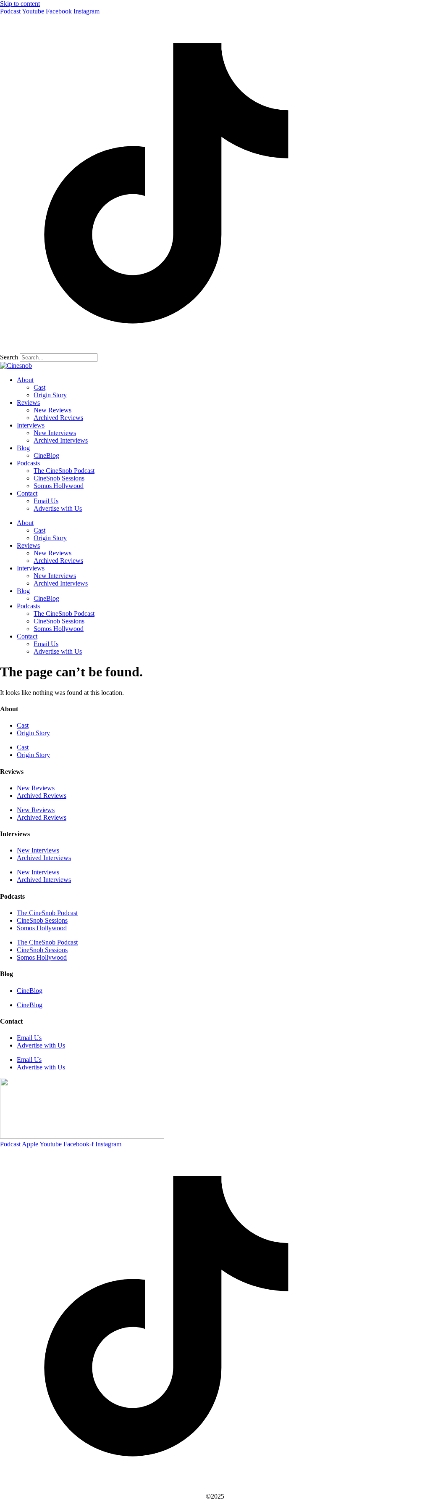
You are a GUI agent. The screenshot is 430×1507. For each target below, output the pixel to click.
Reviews (28, 402)
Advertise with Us (58, 508)
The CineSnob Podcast (64, 470)
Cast (39, 387)
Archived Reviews (58, 417)
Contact (27, 493)
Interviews (31, 425)
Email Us (46, 500)
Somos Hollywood (59, 485)
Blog (23, 447)
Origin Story (50, 395)
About (25, 379)
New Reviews (52, 410)
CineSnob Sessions (59, 478)
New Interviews (55, 432)
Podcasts (28, 463)
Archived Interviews (61, 440)
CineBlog (46, 455)
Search (9, 357)
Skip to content (20, 3)
